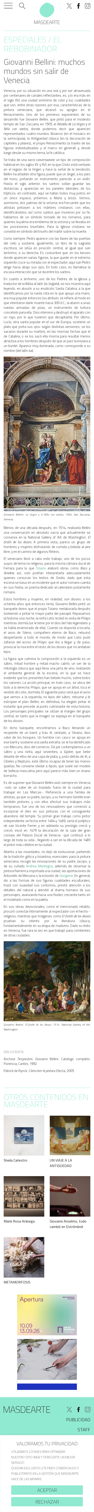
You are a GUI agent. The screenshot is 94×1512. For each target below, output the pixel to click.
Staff (84, 1429)
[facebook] (78, 6)
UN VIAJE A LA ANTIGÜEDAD (61, 1162)
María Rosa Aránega (19, 1221)
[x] (69, 6)
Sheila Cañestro (15, 1160)
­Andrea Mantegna (39, 866)
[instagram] (87, 6)
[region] (47, 1473)
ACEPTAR (47, 1490)
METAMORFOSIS (17, 1282)
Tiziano (41, 568)
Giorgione (66, 875)
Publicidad (78, 1419)
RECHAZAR (47, 1502)
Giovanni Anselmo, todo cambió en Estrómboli (68, 1223)
